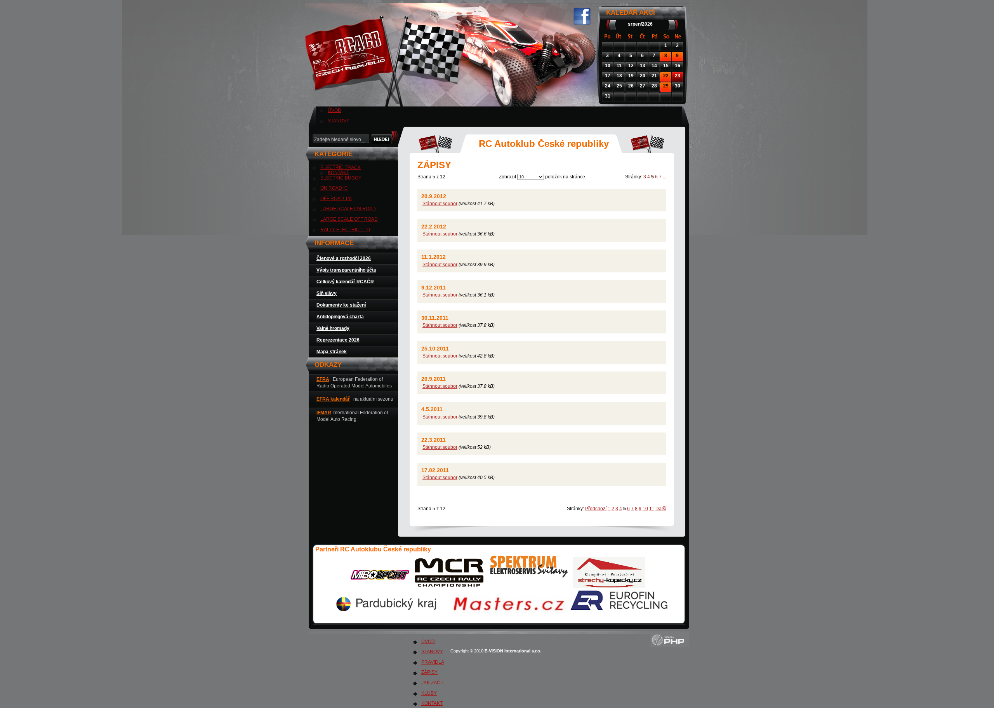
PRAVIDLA (432, 662)
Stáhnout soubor (439, 203)
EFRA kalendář (333, 399)
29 (666, 86)
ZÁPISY (429, 672)
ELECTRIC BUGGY (340, 178)
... (664, 177)
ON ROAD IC (334, 188)
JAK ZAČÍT (432, 682)
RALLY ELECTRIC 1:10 (345, 229)
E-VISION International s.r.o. (513, 651)
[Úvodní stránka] (387, 101)
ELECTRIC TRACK (340, 167)
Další (660, 508)
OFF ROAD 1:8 (336, 198)
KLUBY (429, 693)
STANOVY (338, 121)
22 (666, 75)
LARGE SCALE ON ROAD (348, 208)
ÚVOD (334, 110)
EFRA (322, 379)
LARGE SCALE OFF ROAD (349, 219)
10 (645, 508)
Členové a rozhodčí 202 (342, 258)
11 (651, 508)
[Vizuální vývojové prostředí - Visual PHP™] (669, 645)
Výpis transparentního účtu (346, 270)
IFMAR (323, 412)
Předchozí (595, 508)
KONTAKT (432, 703)
